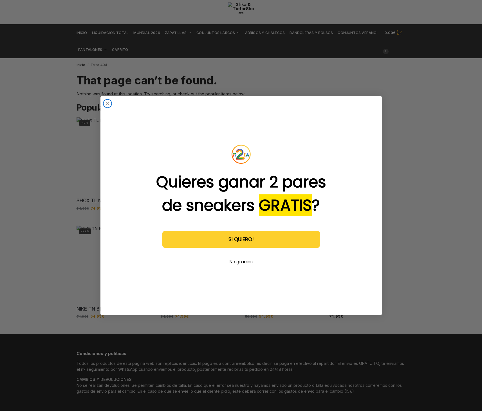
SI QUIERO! (241, 239)
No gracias (241, 262)
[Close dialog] (107, 103)
